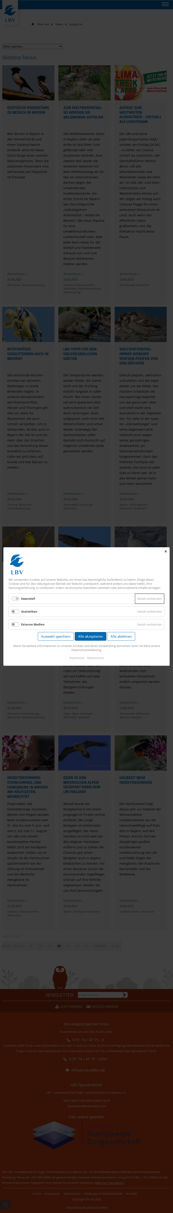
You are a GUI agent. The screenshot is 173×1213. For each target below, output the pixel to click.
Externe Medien (33, 624)
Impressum (76, 658)
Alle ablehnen (121, 636)
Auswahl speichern (56, 636)
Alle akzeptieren (90, 636)
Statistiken (29, 611)
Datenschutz (95, 658)
